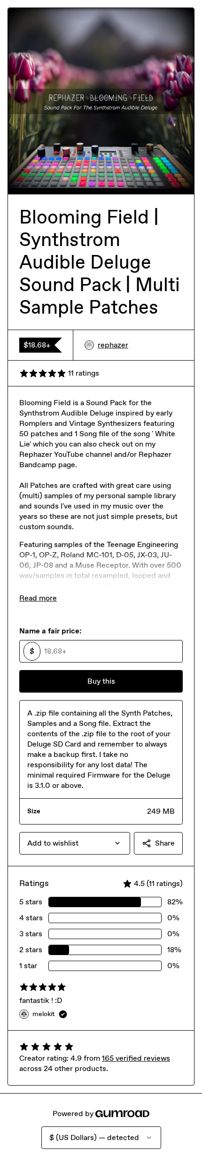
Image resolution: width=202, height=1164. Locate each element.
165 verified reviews (136, 1058)
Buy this (101, 681)
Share (165, 843)
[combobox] (74, 843)
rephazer (113, 344)
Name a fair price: (50, 630)
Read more (38, 598)
